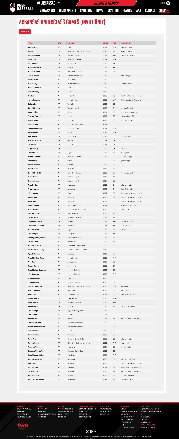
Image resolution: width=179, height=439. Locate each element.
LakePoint (83, 411)
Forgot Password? (129, 411)
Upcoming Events (65, 409)
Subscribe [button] (105, 406)
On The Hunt (43, 409)
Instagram (145, 417)
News (99, 11)
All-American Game (66, 411)
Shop (162, 11)
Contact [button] (150, 11)
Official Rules (85, 417)
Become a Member (106, 3)
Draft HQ (42, 411)
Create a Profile (24, 409)
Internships (126, 422)
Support (125, 406)
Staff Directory (127, 417)
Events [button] (61, 406)
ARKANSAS (48, 3)
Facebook (145, 422)
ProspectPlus (106, 411)
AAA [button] (138, 11)
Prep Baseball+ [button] (148, 425)
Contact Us (126, 414)
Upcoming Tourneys (87, 409)
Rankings (86, 11)
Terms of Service (128, 427)
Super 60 (62, 417)
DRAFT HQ (113, 11)
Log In (162, 3)
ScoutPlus (104, 414)
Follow (145, 406)
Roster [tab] (25, 31)
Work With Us (127, 419)
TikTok (144, 419)
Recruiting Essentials (47, 414)
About (123, 409)
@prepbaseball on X (150, 409)
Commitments (23, 414)
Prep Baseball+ (106, 409)
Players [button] (127, 11)
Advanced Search (24, 417)
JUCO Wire (42, 417)
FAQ (122, 425)
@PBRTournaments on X (151, 412)
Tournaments (67, 11)
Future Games (64, 414)
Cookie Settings (148, 427)
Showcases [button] (47, 11)
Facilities (83, 414)
